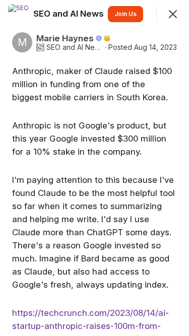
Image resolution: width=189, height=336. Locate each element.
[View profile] (18, 14)
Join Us (125, 14)
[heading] (69, 14)
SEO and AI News (74, 47)
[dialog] (94, 168)
